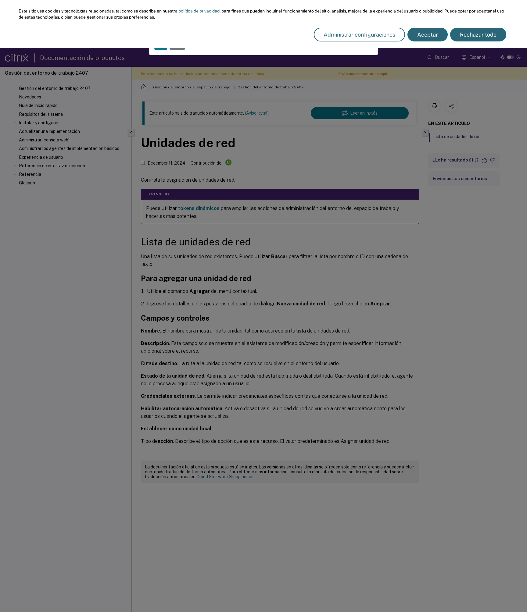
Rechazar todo (478, 34)
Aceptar (427, 34)
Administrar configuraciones (359, 34)
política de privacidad (199, 11)
